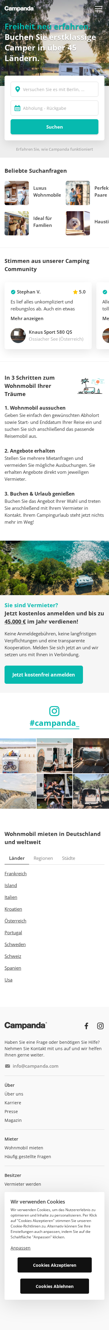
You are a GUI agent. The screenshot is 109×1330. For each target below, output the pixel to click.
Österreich (15, 921)
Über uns (14, 1094)
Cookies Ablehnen (55, 1286)
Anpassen (21, 1248)
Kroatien (13, 909)
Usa (8, 980)
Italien (11, 897)
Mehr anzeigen (27, 318)
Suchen (54, 127)
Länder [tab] (17, 858)
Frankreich (16, 873)
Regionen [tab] (43, 858)
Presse (11, 1111)
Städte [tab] (68, 858)
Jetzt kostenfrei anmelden (43, 674)
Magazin (13, 1120)
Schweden (15, 944)
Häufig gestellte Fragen (28, 1156)
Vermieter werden (23, 1184)
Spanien (13, 968)
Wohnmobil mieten (24, 1148)
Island (11, 885)
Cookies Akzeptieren (54, 1265)
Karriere (13, 1103)
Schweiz (13, 956)
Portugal (13, 932)
